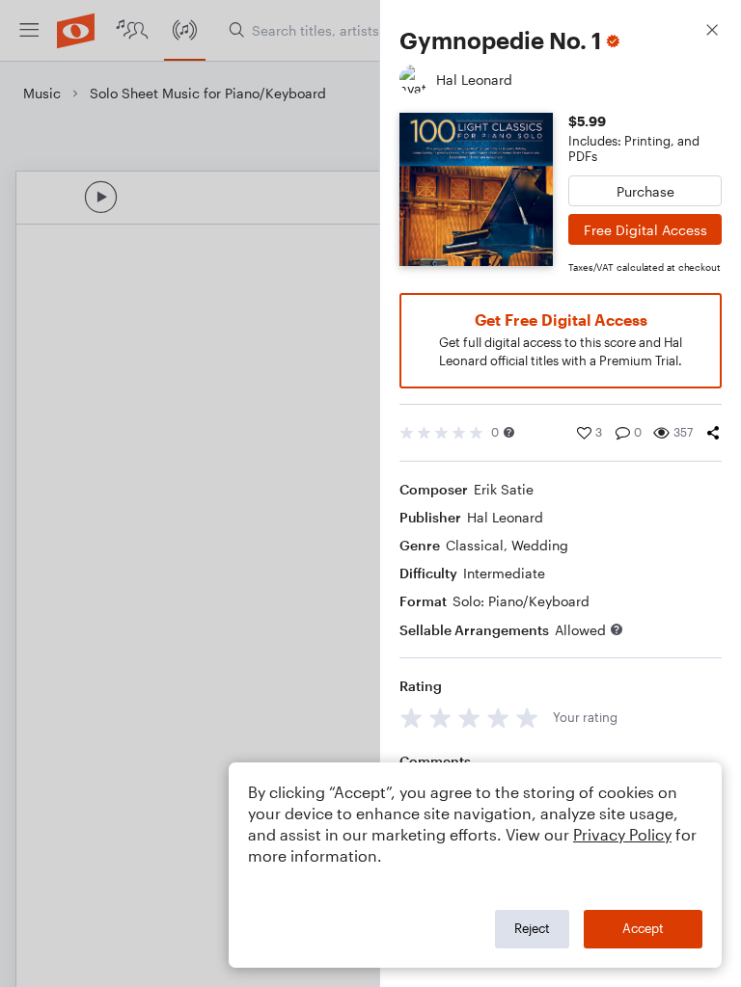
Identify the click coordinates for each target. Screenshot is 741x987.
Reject (532, 928)
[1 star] (411, 718)
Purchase (645, 191)
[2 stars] (440, 718)
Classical (475, 545)
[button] (509, 432)
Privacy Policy (622, 834)
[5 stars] (527, 718)
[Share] (713, 432)
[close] (712, 32)
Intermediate (504, 573)
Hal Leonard (505, 517)
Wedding (539, 545)
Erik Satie (504, 489)
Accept (643, 928)
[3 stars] (469, 718)
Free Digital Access (645, 230)
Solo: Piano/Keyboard (521, 601)
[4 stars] (498, 718)
